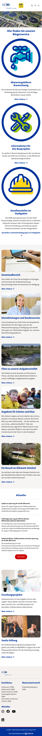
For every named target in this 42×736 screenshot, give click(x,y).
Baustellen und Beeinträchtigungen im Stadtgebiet (21, 233)
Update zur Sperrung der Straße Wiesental (15, 503)
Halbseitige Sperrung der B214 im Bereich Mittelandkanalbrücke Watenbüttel (15, 520)
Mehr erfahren (20, 99)
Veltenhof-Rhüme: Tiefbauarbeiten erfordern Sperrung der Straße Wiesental (19, 540)
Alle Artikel (21, 557)
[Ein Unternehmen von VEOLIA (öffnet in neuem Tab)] (21, 733)
